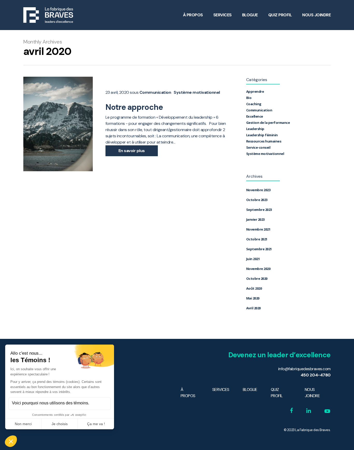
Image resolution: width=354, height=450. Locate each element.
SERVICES (220, 389)
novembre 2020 (258, 269)
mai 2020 (252, 298)
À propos (193, 15)
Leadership (255, 129)
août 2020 (254, 288)
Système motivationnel (197, 92)
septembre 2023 (259, 210)
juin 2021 (253, 259)
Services (222, 15)
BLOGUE (250, 389)
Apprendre (255, 91)
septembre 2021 (259, 249)
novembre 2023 (258, 190)
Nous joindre (316, 15)
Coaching (253, 104)
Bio (249, 98)
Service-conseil (258, 147)
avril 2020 (253, 308)
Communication (155, 92)
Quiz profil (280, 15)
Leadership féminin (262, 135)
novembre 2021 (258, 229)
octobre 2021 (256, 239)
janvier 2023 (255, 219)
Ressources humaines (263, 141)
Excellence (254, 116)
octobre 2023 (256, 200)
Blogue (250, 15)
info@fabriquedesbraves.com (304, 369)
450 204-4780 (316, 375)
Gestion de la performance (268, 122)
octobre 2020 (256, 278)
